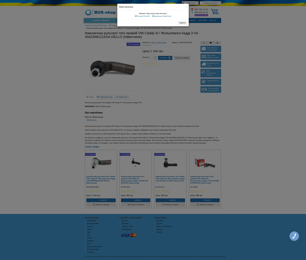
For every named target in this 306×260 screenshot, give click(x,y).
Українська (166, 16)
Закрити (182, 23)
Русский (146, 16)
